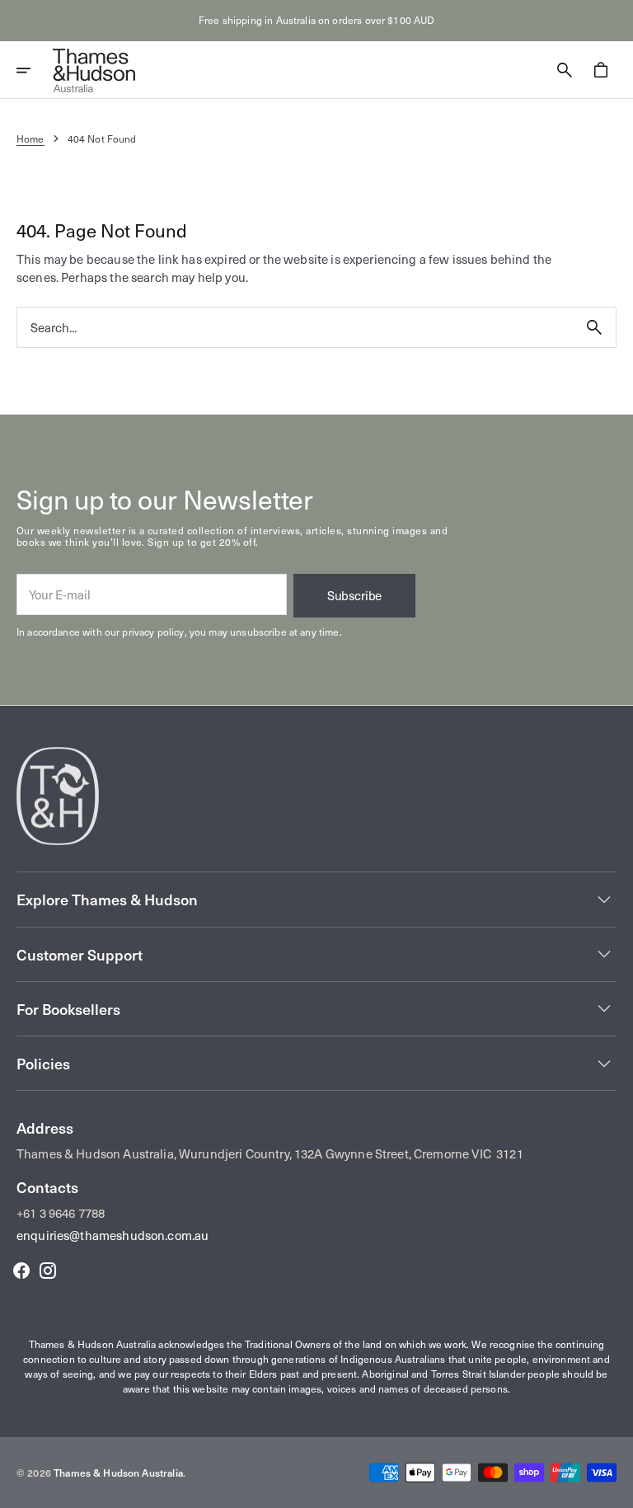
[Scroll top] (613, 1488)
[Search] (594, 327)
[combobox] (295, 327)
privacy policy (153, 631)
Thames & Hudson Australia (118, 1472)
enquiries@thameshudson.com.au (112, 1235)
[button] (34, 70)
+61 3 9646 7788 (60, 1213)
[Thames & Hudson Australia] (94, 70)
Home (30, 138)
